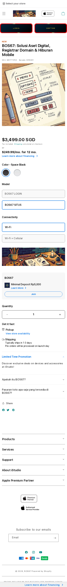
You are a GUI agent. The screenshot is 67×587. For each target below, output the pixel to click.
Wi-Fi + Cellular (14, 238)
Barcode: (22, 60)
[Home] (24, 13)
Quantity (7, 306)
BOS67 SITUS (13, 204)
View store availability (18, 333)
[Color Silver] (17, 172)
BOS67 (27, 571)
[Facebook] (4, 411)
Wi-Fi (8, 227)
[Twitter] (9, 411)
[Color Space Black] (6, 173)
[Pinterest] (14, 411)
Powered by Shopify (42, 571)
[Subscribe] (54, 538)
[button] (4, 13)
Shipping (18, 144)
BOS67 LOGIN (13, 193)
